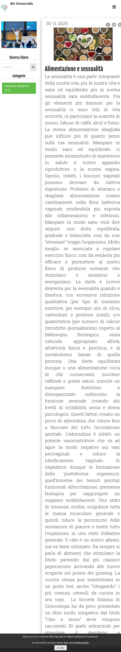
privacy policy (82, 643)
